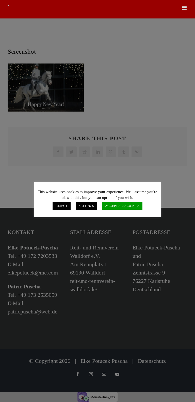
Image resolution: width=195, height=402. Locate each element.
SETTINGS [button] (86, 206)
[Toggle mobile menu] (184, 7)
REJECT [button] (62, 206)
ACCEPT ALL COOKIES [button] (122, 206)
